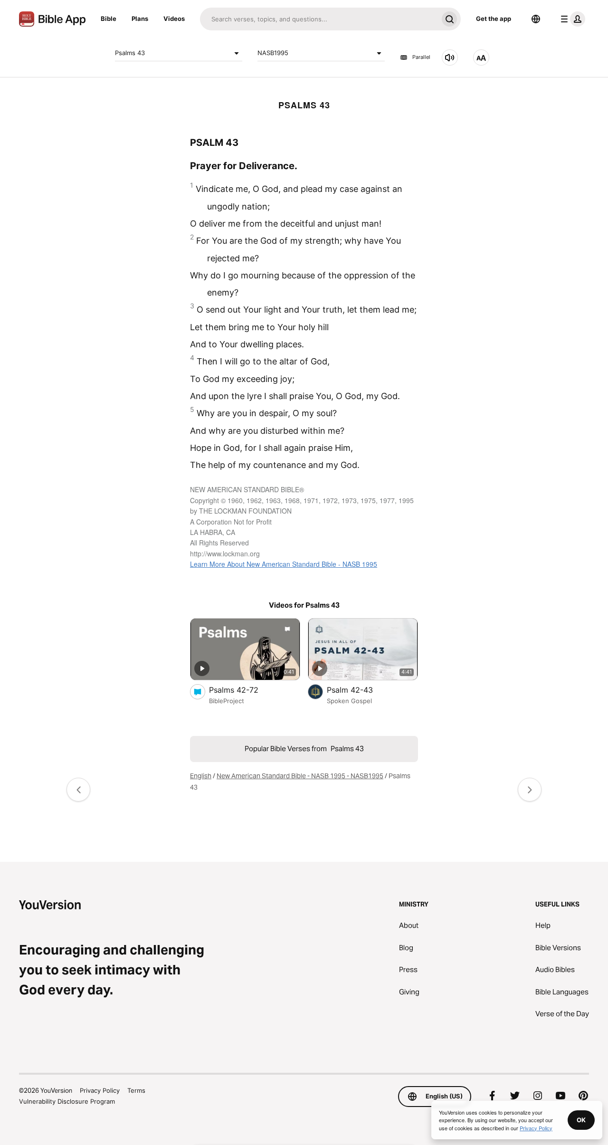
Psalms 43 (130, 53)
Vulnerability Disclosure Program (67, 1101)
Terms (136, 1090)
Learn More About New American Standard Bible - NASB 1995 (283, 564)
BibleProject (226, 701)
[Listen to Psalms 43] (450, 57)
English (200, 776)
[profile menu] (571, 19)
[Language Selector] (535, 19)
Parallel (421, 57)
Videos (174, 18)
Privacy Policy (100, 1090)
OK (581, 1120)
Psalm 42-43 (359, 690)
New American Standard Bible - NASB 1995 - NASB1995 (300, 776)
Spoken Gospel (349, 701)
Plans (140, 18)
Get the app (493, 18)
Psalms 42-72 (243, 690)
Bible (108, 18)
